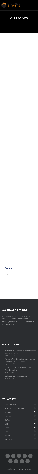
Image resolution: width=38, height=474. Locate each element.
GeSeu (7, 420)
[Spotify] (25, 456)
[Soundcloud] (27, 461)
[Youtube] (30, 456)
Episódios (24, 80)
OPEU (30, 80)
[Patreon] (22, 461)
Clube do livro (10, 405)
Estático (8, 416)
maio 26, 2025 (10, 78)
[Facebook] (7, 456)
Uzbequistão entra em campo (16, 376)
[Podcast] (16, 461)
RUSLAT (8, 435)
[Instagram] (19, 456)
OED (7, 424)
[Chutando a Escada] (10, 5)
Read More (10, 168)
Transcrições (10, 439)
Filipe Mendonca (12, 80)
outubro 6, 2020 (11, 214)
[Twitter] (13, 456)
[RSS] (10, 461)
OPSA (7, 431)
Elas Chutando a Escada (14, 408)
